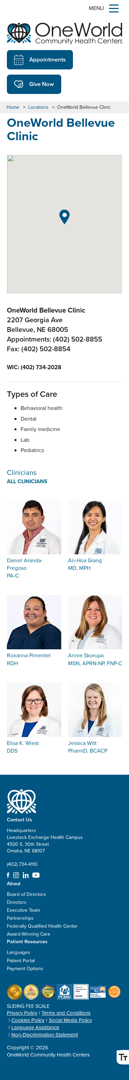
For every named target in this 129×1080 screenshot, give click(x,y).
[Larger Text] (123, 1057)
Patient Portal (21, 960)
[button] (64, 217)
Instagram (16, 875)
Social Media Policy (70, 1020)
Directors (16, 902)
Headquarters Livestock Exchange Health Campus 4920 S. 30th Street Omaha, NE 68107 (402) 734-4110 (45, 847)
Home (13, 107)
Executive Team (23, 910)
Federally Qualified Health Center (42, 926)
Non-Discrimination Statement (44, 1035)
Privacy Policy (22, 1013)
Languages (18, 952)
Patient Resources (27, 941)
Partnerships (20, 918)
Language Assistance (35, 1027)
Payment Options (25, 968)
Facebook (8, 875)
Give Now (41, 84)
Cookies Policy (27, 1020)
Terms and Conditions (66, 1013)
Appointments (47, 59)
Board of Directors (26, 894)
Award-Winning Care (28, 934)
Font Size (123, 1057)
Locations (38, 107)
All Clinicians (27, 481)
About (14, 883)
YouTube (36, 875)
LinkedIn (26, 875)
